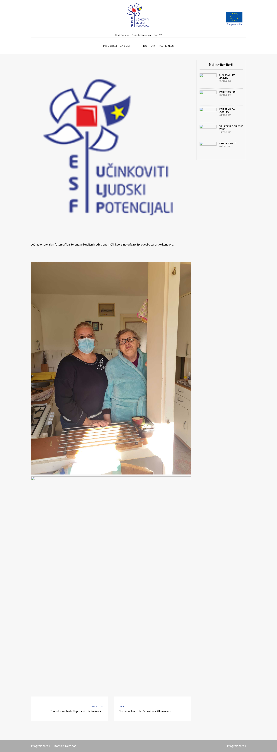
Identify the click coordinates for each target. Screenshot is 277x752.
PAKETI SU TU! (227, 91)
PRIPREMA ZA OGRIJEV (227, 110)
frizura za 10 (227, 143)
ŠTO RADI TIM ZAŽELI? (227, 76)
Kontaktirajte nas (158, 45)
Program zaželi (116, 45)
